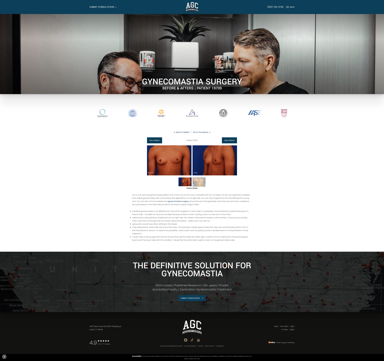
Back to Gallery (183, 132)
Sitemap (200, 346)
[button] (4, 356)
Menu (292, 7)
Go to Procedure (200, 132)
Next (229, 140)
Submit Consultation (190, 298)
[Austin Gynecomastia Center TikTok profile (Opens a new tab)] (192, 339)
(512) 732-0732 (275, 7)
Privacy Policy (209, 346)
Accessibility (220, 346)
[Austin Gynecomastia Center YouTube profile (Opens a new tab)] (198, 339)
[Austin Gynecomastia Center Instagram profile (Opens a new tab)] (186, 339)
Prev (155, 140)
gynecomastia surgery (178, 201)
